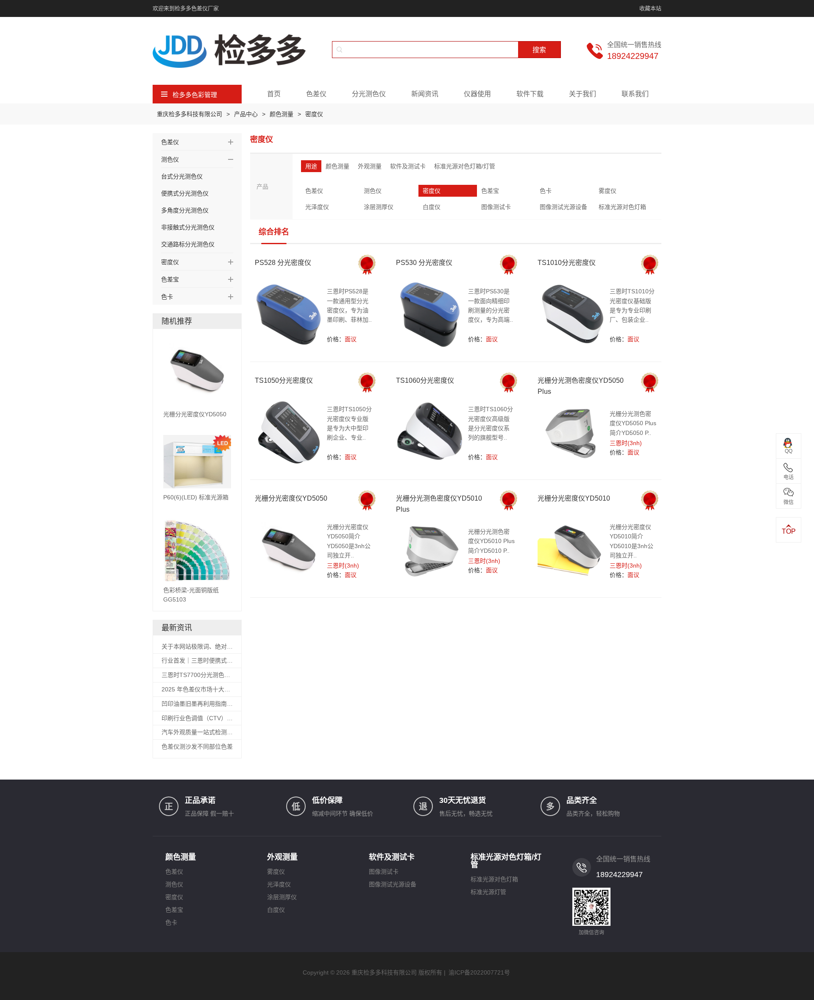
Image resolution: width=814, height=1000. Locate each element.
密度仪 (314, 114)
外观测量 (370, 166)
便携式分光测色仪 (185, 193)
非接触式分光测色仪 (188, 227)
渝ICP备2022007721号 (479, 972)
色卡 (546, 190)
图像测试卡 (496, 206)
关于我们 (582, 93)
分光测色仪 (369, 93)
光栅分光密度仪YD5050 (291, 498)
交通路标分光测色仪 (188, 244)
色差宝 (490, 190)
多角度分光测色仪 (185, 210)
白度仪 (431, 206)
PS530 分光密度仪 (424, 262)
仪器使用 (477, 93)
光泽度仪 (317, 206)
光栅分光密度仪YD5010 (574, 498)
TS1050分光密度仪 (284, 380)
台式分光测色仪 (182, 176)
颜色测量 (281, 114)
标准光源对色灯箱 (622, 206)
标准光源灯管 (488, 892)
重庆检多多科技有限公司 (189, 114)
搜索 (539, 49)
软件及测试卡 (408, 166)
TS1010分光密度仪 (567, 262)
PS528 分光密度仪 (283, 262)
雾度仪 (607, 190)
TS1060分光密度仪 (425, 380)
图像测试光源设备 (563, 206)
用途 (311, 166)
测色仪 (373, 190)
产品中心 (246, 114)
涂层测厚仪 (378, 206)
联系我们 (635, 93)
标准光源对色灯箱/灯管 (464, 166)
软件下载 (530, 93)
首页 (274, 93)
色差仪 (316, 93)
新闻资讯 (424, 93)
